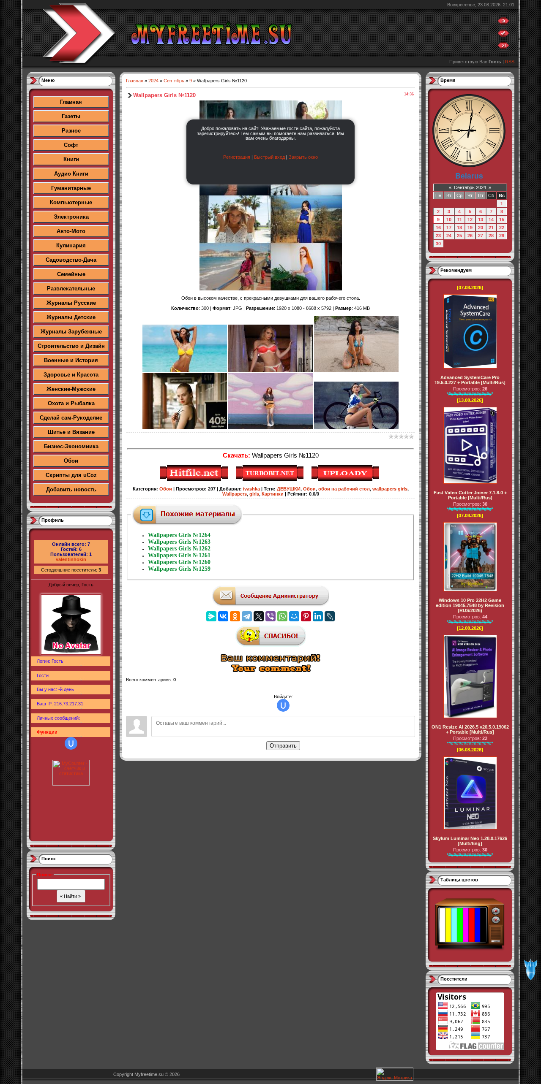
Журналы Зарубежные (71, 331)
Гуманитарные (71, 188)
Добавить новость (71, 489)
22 (501, 227)
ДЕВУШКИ (289, 488)
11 (459, 219)
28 (491, 235)
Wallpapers (234, 493)
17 (448, 227)
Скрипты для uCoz (71, 475)
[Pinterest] (306, 616)
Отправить (283, 746)
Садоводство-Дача (71, 260)
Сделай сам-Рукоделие (71, 418)
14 (491, 219)
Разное (71, 130)
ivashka (251, 488)
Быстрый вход (269, 157)
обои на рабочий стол (344, 488)
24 (448, 235)
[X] (259, 616)
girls (254, 493)
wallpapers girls (389, 488)
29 (501, 235)
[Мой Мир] (294, 616)
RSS (509, 61)
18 (459, 227)
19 (470, 227)
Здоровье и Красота (71, 374)
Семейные (71, 274)
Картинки (273, 493)
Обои (71, 461)
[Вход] (503, 47)
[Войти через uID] (71, 743)
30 (438, 243)
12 (470, 219)
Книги (71, 159)
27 (480, 235)
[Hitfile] (195, 479)
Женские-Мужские (71, 389)
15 (501, 219)
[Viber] (270, 616)
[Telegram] (247, 616)
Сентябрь (174, 80)
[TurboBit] (271, 479)
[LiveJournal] (330, 616)
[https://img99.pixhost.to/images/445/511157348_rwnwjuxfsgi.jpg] (270, 427)
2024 (153, 80)
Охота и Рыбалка (71, 403)
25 (459, 235)
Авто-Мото (71, 231)
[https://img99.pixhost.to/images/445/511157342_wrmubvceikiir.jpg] (356, 370)
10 (448, 219)
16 (438, 227)
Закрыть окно (303, 157)
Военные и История (71, 360)
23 (438, 235)
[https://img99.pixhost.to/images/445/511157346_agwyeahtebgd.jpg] (184, 427)
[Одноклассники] (235, 616)
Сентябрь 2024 (470, 187)
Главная (71, 102)
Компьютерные (71, 202)
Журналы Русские (71, 303)
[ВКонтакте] (223, 616)
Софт (71, 145)
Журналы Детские (71, 317)
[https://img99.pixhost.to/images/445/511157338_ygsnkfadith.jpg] (270, 370)
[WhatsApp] (282, 616)
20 (480, 227)
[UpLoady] (346, 479)
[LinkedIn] (318, 616)
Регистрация (236, 157)
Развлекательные (71, 288)
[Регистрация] (503, 35)
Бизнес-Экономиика (71, 446)
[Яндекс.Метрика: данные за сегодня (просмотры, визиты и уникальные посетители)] (394, 1074)
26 (470, 235)
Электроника (71, 217)
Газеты (71, 116)
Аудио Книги (71, 174)
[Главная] (503, 22)
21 (491, 227)
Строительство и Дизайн (71, 346)
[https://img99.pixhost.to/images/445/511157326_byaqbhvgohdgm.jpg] (184, 370)
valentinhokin (71, 559)
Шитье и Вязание (71, 432)
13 (480, 219)
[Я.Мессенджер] (211, 616)
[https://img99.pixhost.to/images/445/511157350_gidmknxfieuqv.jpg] (356, 427)
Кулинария (71, 245)
